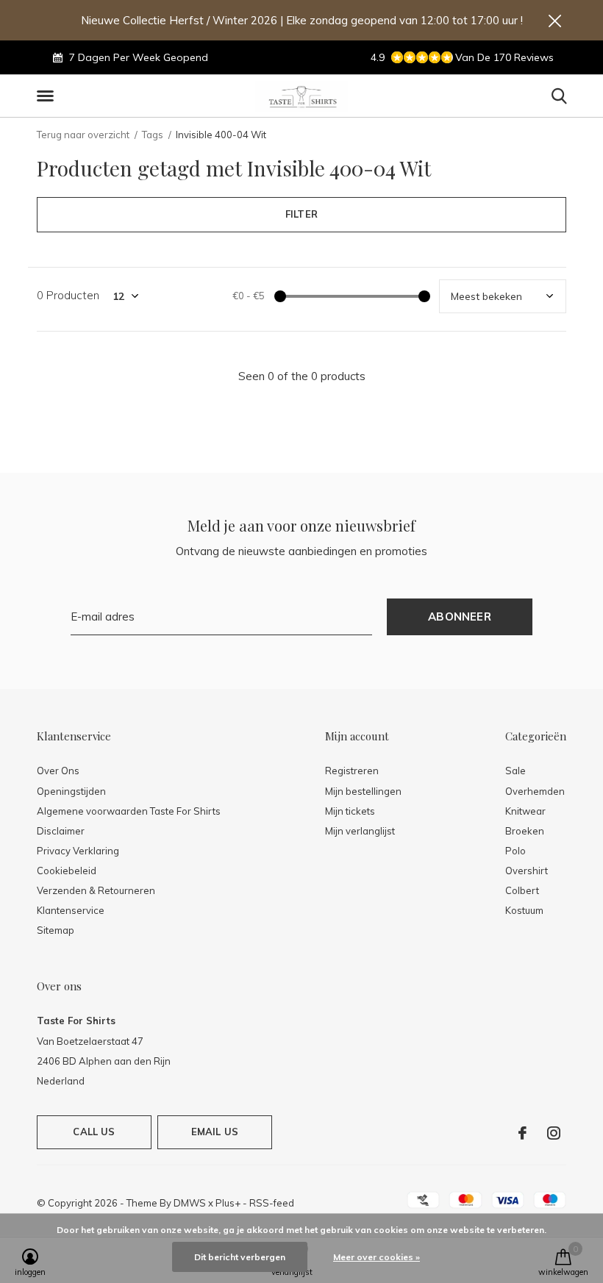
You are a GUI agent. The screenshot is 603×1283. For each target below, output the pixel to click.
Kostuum (524, 910)
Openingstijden (71, 791)
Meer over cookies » (376, 1256)
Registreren (352, 770)
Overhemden (535, 791)
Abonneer (459, 616)
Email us (214, 1131)
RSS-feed (271, 1203)
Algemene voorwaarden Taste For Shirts (129, 811)
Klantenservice (70, 910)
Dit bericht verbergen (239, 1256)
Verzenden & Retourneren (96, 890)
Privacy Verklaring (78, 851)
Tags (152, 134)
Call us (94, 1131)
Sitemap (55, 930)
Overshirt (526, 870)
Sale (515, 770)
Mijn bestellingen (363, 791)
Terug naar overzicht (83, 134)
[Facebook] (522, 1133)
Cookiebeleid (66, 870)
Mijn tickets (350, 811)
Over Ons (58, 770)
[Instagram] (553, 1133)
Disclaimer (61, 831)
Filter (301, 214)
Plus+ (227, 1203)
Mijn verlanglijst (360, 831)
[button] (48, 96)
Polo (515, 851)
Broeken (524, 831)
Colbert (522, 890)
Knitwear (525, 811)
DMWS (190, 1203)
